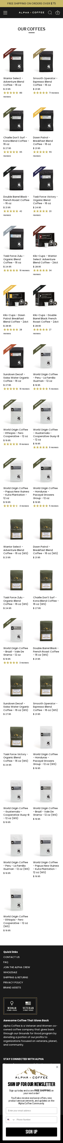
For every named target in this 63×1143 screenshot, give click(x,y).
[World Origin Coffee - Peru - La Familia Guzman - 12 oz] (46, 357)
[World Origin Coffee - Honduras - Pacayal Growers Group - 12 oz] (46, 471)
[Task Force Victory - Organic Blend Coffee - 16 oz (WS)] (16, 737)
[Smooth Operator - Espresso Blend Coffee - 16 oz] (46, 61)
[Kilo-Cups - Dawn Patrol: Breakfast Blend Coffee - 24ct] (16, 298)
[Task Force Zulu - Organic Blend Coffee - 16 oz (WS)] (16, 580)
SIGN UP (32, 1132)
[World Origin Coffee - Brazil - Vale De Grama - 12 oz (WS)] (46, 791)
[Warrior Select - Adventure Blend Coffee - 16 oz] (16, 61)
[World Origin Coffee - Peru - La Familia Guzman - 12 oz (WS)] (16, 845)
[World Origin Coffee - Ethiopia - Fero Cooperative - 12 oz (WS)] (16, 899)
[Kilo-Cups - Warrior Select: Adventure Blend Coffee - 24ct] (46, 239)
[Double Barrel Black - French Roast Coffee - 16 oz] (16, 180)
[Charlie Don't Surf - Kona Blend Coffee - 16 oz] (16, 120)
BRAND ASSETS (12, 987)
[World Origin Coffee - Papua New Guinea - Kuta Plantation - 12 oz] (16, 471)
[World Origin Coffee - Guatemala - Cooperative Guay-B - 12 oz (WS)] (16, 791)
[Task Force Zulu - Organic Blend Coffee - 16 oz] (16, 239)
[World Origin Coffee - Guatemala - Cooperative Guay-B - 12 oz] (46, 413)
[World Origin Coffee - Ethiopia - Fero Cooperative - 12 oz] (16, 413)
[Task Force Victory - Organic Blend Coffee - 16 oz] (46, 180)
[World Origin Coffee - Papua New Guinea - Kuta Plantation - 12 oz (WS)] (46, 845)
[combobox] (10, 1120)
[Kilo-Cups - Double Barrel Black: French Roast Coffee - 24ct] (46, 298)
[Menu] (5, 12)
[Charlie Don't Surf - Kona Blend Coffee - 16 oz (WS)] (46, 580)
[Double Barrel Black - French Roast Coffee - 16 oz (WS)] (46, 631)
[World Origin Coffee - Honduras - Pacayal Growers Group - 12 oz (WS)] (46, 737)
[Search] (50, 13)
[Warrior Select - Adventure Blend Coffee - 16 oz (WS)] (16, 530)
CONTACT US (11, 957)
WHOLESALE (10, 972)
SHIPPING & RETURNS (15, 977)
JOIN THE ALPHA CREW (16, 967)
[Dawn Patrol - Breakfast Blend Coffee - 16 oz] (46, 120)
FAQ (5, 962)
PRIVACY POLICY (13, 982)
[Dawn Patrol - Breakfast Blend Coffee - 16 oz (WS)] (46, 530)
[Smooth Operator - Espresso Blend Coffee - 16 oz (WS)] (46, 686)
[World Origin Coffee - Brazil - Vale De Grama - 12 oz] (16, 631)
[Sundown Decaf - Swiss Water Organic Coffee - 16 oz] (16, 357)
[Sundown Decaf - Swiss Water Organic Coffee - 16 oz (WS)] (16, 686)
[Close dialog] (57, 1067)
